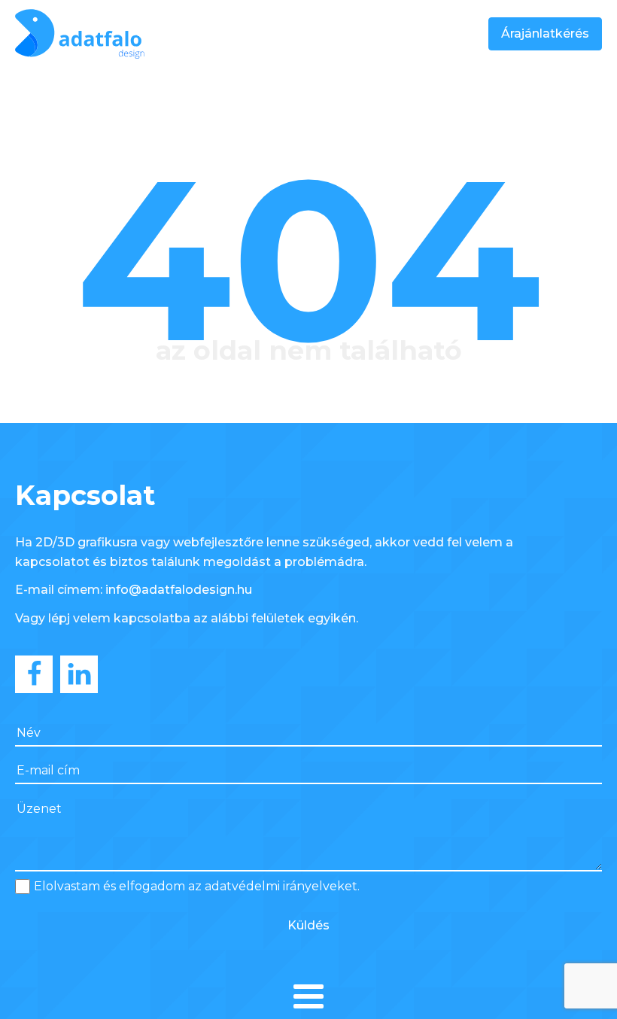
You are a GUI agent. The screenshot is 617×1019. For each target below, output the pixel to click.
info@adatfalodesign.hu (178, 590)
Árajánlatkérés (545, 33)
